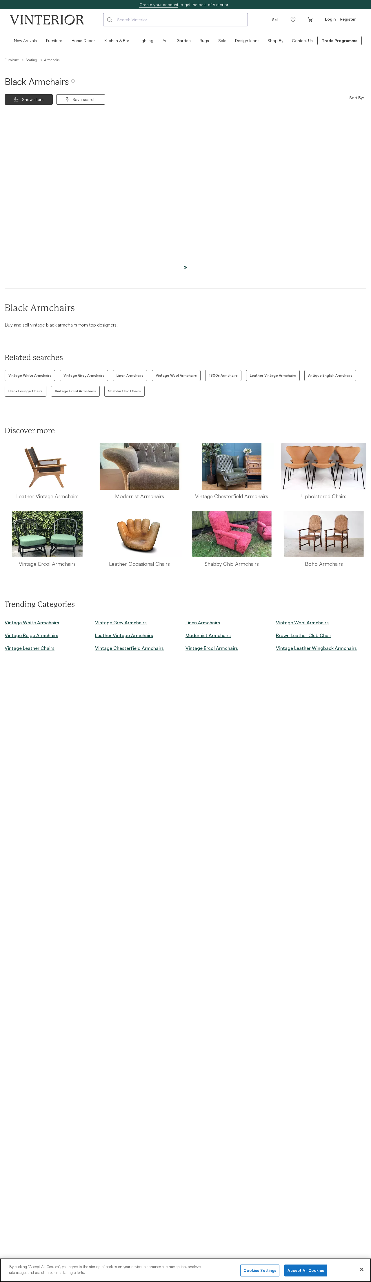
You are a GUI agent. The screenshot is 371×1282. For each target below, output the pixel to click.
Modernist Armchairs (208, 635)
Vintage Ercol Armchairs (75, 391)
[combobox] (175, 19)
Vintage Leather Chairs (29, 648)
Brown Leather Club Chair (303, 635)
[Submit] (110, 19)
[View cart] (310, 20)
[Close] (361, 1269)
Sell (275, 19)
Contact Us (302, 40)
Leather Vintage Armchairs (273, 375)
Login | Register (340, 19)
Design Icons (247, 40)
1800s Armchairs (223, 375)
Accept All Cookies (306, 1270)
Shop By (275, 40)
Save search (84, 99)
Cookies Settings (259, 1270)
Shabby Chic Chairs (124, 391)
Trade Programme (339, 40)
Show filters (32, 99)
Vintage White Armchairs (29, 375)
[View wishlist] (293, 20)
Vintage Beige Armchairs (31, 635)
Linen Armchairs (130, 375)
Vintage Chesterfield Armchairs (129, 648)
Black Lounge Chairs (25, 391)
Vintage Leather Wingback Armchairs (316, 648)
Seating (31, 60)
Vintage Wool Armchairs (176, 375)
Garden (184, 40)
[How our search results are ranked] (73, 83)
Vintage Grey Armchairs (83, 375)
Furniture (12, 60)
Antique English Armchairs (330, 375)
